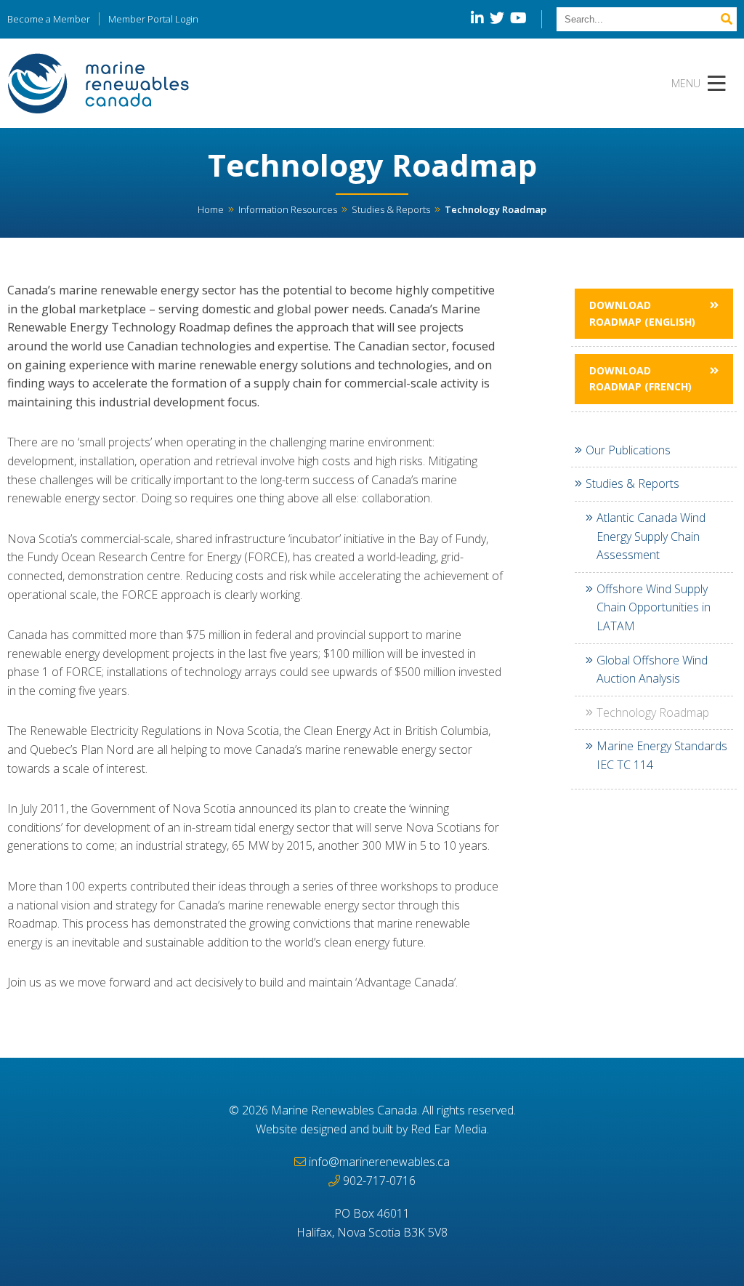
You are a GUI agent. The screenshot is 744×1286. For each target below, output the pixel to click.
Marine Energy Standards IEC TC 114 (662, 755)
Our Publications (628, 450)
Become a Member (48, 18)
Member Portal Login (153, 18)
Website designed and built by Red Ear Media (371, 1129)
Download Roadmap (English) (642, 313)
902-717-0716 (379, 1181)
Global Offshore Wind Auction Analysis (652, 669)
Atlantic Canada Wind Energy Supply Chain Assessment (651, 536)
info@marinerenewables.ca (379, 1162)
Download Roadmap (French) (640, 378)
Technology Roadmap (653, 712)
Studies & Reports (391, 209)
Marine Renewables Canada (344, 1110)
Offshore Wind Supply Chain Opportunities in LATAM (654, 607)
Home (211, 209)
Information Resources (287, 209)
